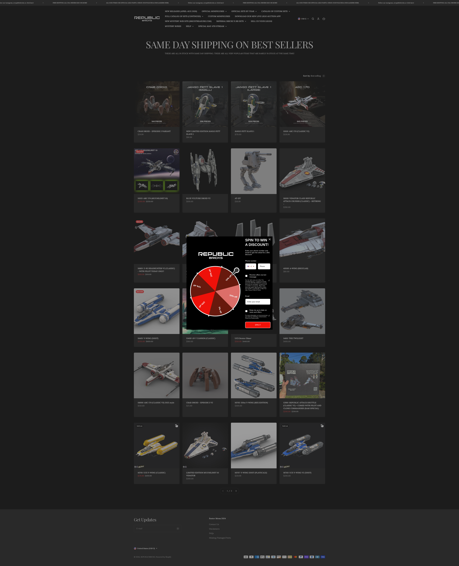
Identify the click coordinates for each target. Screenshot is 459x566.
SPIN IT (258, 325)
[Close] (270, 239)
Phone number (250, 261)
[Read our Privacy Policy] (269, 280)
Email (247, 296)
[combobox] (250, 266)
